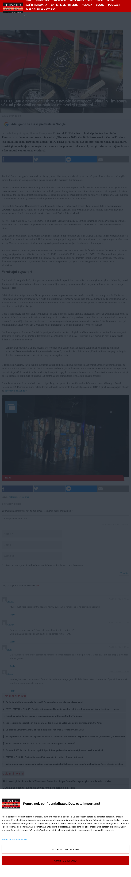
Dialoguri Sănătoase (40, 9)
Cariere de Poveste (64, 5)
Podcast (114, 5)
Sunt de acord (65, 860)
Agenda (87, 5)
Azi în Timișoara (36, 5)
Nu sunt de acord (65, 849)
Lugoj (100, 5)
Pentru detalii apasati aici (14, 839)
